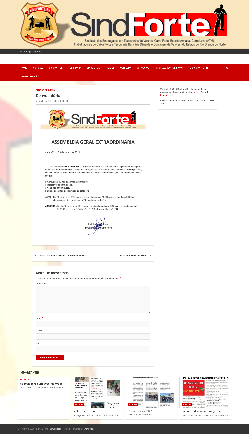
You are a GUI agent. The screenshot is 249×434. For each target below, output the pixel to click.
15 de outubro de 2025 (192, 415)
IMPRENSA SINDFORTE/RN (51, 387)
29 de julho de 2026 (29, 387)
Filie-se (110, 68)
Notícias (38, 68)
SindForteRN (56, 68)
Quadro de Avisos (45, 90)
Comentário (42, 283)
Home (24, 68)
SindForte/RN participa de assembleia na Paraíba (62, 255)
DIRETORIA (75, 68)
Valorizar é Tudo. (84, 411)
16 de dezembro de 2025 (139, 411)
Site (37, 343)
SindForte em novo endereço (133, 255)
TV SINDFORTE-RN (198, 68)
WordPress (89, 429)
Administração (30, 76)
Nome (39, 318)
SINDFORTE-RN (61, 101)
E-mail (39, 330)
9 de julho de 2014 (44, 101)
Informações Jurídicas (169, 68)
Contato (125, 68)
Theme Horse (54, 429)
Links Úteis (93, 68)
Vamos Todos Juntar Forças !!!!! (201, 411)
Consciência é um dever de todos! (41, 383)
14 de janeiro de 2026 (83, 415)
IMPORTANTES (30, 372)
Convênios (142, 68)
